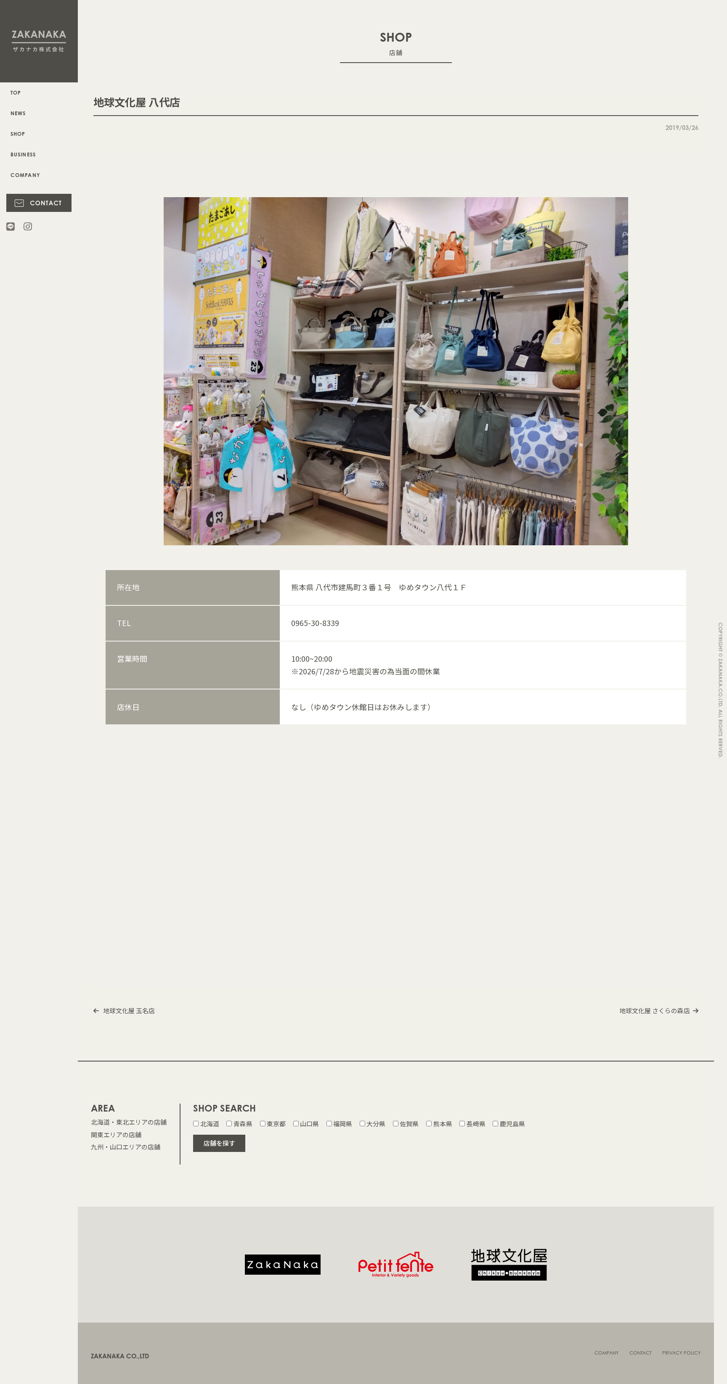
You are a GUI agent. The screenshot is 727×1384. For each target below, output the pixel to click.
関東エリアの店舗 (116, 1134)
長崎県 (476, 1123)
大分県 (375, 1123)
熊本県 (442, 1123)
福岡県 (342, 1123)
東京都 (276, 1123)
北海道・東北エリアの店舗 (129, 1121)
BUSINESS (23, 154)
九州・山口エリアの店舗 (125, 1146)
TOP (16, 93)
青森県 (242, 1123)
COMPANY (26, 175)
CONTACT (640, 1353)
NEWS (18, 113)
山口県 (309, 1123)
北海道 (209, 1123)
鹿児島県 (512, 1123)
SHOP (18, 134)
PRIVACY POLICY (681, 1353)
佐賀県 (409, 1123)
